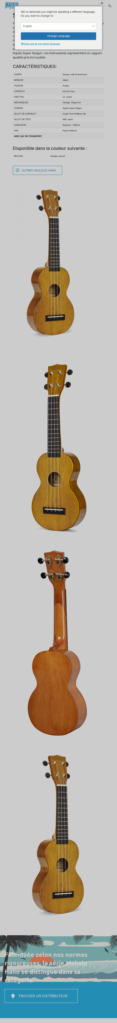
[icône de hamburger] (101, 3)
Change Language (58, 36)
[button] (110, 5)
